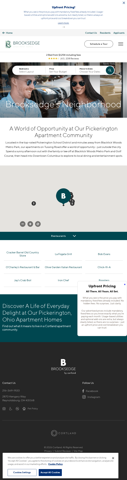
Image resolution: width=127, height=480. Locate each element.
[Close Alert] (124, 3)
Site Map (78, 450)
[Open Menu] (120, 43)
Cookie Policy (55, 464)
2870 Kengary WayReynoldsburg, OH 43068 (18, 398)
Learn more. (63, 23)
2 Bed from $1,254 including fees (63, 54)
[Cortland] (63, 433)
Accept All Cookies (50, 472)
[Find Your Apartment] (110, 70)
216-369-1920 (11, 390)
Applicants (119, 32)
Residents (105, 32)
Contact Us (91, 32)
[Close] (113, 458)
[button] (63, 205)
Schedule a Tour (98, 43)
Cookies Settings (22, 472)
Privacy (48, 450)
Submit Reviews (63, 450)
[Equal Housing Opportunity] (4, 408)
